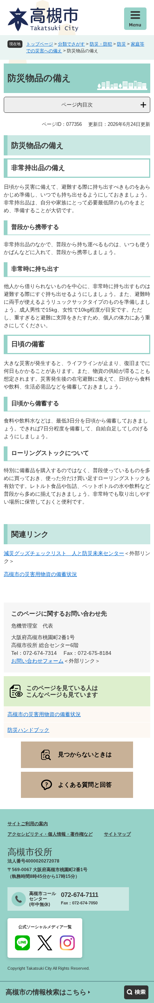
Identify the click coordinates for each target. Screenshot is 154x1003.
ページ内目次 (77, 105)
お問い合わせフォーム (37, 661)
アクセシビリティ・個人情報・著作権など (50, 834)
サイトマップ (117, 834)
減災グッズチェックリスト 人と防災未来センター (64, 553)
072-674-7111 (79, 895)
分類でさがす (71, 44)
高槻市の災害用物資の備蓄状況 (40, 574)
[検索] (136, 992)
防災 (121, 44)
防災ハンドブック (28, 730)
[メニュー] (135, 18)
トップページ (39, 44)
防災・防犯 (101, 44)
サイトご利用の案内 (27, 823)
